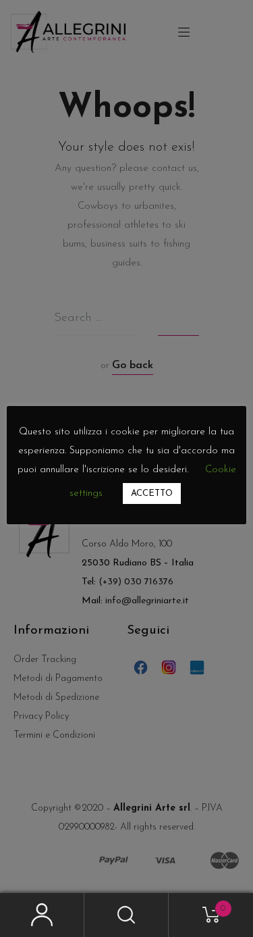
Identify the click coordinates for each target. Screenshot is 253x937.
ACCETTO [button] (152, 493)
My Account (42, 915)
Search (126, 915)
